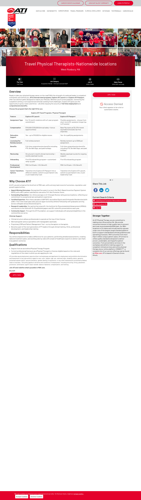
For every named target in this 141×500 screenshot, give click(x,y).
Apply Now (17, 275)
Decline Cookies (36, 497)
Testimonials (116, 11)
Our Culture (40, 11)
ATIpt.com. (98, 253)
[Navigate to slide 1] (110, 180)
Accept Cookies (21, 497)
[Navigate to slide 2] (112, 180)
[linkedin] (101, 190)
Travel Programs (76, 11)
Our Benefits (52, 11)
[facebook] (95, 190)
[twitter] (107, 190)
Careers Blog (128, 11)
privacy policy (79, 494)
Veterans (106, 11)
